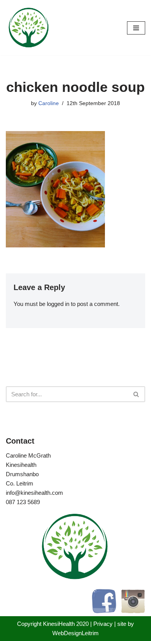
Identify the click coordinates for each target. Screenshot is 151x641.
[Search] (136, 394)
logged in (58, 304)
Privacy (103, 623)
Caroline (48, 103)
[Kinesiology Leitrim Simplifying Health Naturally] (29, 27)
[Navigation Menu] (136, 28)
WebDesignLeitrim (75, 633)
